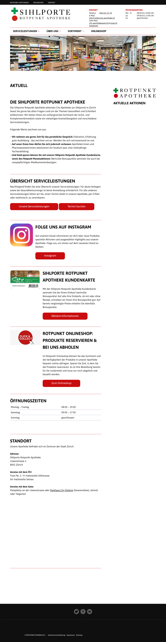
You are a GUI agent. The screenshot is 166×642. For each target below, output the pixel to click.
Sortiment (75, 31)
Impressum (70, 635)
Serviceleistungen (25, 31)
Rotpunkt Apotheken (19, 2)
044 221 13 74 (105, 13)
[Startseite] (46, 14)
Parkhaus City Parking (61, 490)
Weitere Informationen (65, 315)
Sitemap (79, 635)
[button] (76, 611)
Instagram (93, 25)
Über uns (52, 31)
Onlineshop (38, 2)
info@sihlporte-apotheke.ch (102, 18)
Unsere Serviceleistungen (34, 206)
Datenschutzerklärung (56, 635)
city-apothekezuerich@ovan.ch (103, 23)
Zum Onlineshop (61, 383)
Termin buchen (77, 206)
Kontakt (51, 2)
